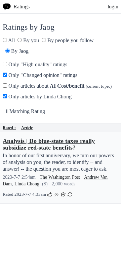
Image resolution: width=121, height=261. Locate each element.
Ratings (21, 6)
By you (30, 40)
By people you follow (70, 40)
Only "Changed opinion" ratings (42, 75)
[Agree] (49, 194)
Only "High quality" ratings (37, 64)
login (113, 6)
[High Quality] (56, 194)
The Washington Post (60, 177)
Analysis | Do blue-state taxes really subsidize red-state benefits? (49, 144)
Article (27, 127)
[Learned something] (63, 194)
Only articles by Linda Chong (39, 96)
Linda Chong (26, 183)
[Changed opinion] (70, 194)
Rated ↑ (9, 127)
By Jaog (19, 51)
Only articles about (59, 86)
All (11, 40)
